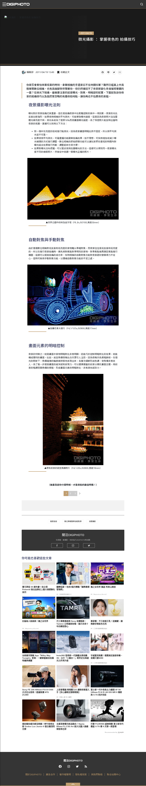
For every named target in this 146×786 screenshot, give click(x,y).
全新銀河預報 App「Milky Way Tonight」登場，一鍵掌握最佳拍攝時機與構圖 (38, 658)
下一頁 (79, 493)
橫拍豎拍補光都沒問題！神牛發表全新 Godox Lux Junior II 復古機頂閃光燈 (38, 726)
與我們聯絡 (97, 774)
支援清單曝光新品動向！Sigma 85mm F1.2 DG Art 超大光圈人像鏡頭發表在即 (72, 726)
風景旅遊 (53, 521)
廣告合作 (50, 774)
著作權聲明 (65, 774)
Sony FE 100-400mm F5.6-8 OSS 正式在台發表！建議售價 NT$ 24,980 (37, 692)
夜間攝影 (92, 521)
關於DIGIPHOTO (33, 774)
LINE (108, 72)
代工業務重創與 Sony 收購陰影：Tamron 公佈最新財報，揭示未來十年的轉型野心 (72, 623)
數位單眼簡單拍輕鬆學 (73, 521)
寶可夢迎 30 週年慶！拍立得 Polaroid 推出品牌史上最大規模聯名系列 (38, 589)
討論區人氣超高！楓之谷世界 (35, 621)
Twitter (114, 72)
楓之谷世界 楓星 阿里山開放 (103, 587)
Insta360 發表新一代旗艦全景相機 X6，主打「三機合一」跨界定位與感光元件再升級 (72, 658)
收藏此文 (65, 72)
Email (120, 72)
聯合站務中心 (114, 774)
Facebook (103, 72)
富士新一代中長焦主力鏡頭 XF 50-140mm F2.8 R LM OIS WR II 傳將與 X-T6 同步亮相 (106, 692)
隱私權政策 (81, 774)
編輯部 (30, 72)
